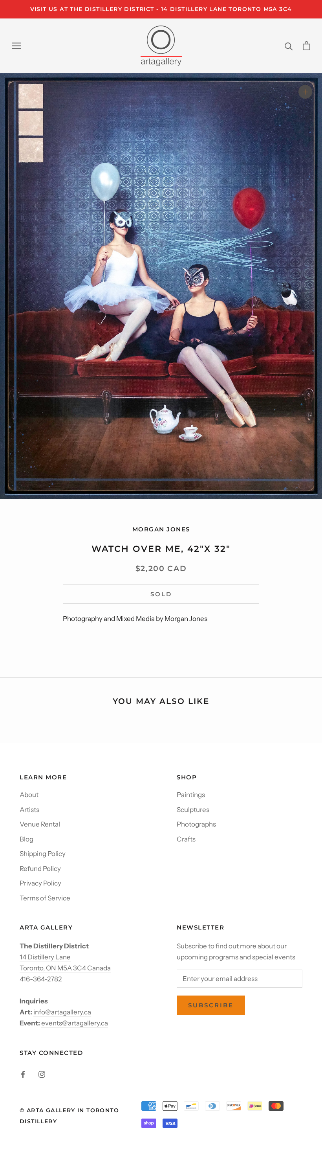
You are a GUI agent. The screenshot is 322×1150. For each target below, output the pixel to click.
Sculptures (193, 810)
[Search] (289, 46)
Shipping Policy (43, 854)
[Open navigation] (16, 45)
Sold (161, 594)
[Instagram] (41, 1073)
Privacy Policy (40, 883)
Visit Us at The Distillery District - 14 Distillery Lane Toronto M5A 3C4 (161, 9)
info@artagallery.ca (62, 1012)
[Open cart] (306, 45)
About (29, 795)
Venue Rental (40, 824)
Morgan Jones (161, 529)
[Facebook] (23, 1073)
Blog (26, 839)
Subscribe (211, 1005)
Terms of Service (45, 898)
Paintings (191, 795)
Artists (29, 810)
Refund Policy (40, 869)
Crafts (186, 839)
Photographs (196, 824)
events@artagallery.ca (74, 1023)
